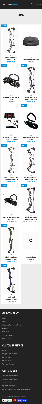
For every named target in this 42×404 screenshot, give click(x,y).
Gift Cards (5, 332)
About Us (5, 321)
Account (38, 4)
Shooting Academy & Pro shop (12, 325)
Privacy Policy (7, 360)
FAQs (4, 350)
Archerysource (11, 396)
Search (4, 318)
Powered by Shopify (20, 396)
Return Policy (7, 357)
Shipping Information (9, 354)
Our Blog (5, 328)
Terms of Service (8, 335)
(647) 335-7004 (10, 386)
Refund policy (7, 339)
